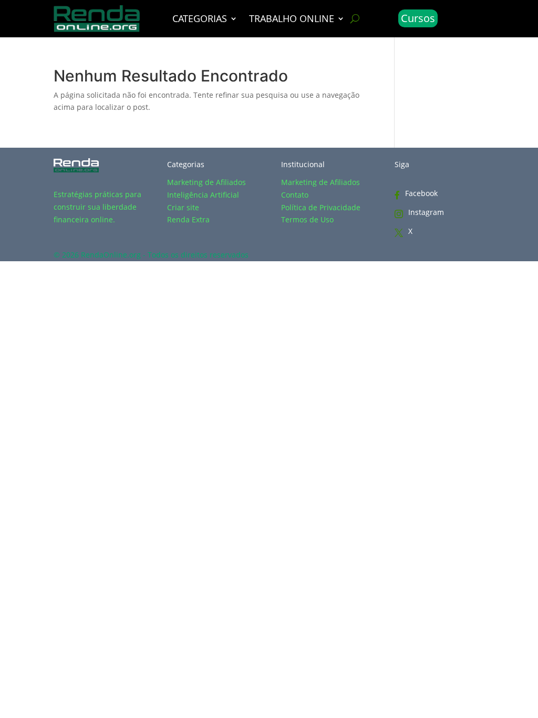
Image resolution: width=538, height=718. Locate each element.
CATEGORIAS (199, 20)
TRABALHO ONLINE (291, 20)
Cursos (418, 18)
